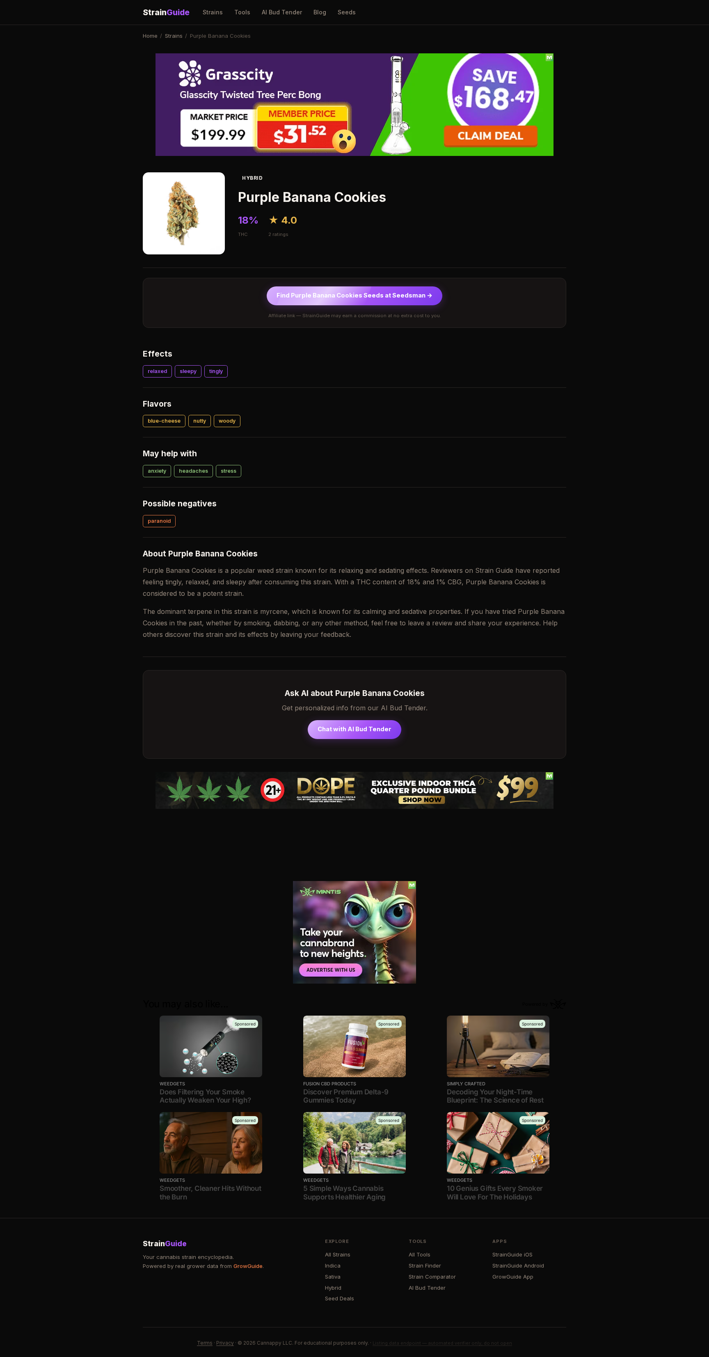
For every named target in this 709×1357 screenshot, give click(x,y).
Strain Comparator (432, 1276)
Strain (166, 12)
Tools (242, 12)
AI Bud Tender (282, 12)
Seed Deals (339, 1298)
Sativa (333, 1276)
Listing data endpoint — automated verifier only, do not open (442, 1343)
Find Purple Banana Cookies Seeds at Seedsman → (354, 295)
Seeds (347, 12)
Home (150, 35)
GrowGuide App (512, 1276)
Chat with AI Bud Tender (354, 729)
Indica (333, 1265)
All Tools (419, 1254)
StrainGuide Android (518, 1265)
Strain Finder (425, 1265)
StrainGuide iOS (512, 1254)
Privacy (225, 1343)
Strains (213, 12)
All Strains (337, 1254)
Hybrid (333, 1287)
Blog (319, 12)
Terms (205, 1343)
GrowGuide (248, 1266)
